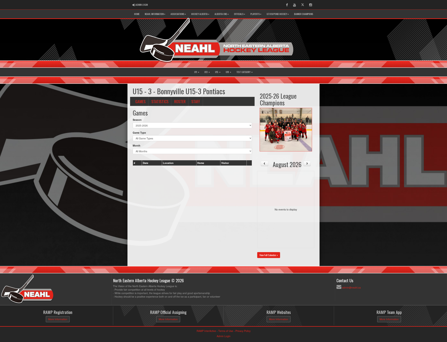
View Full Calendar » (268, 255)
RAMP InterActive (206, 331)
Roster (180, 101)
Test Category (243, 72)
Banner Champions (303, 14)
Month (136, 145)
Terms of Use (225, 331)
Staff (195, 101)
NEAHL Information (154, 14)
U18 (227, 72)
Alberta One (221, 14)
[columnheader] (137, 163)
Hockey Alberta (199, 14)
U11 (195, 72)
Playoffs (255, 14)
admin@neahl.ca (351, 287)
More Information (57, 319)
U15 (217, 72)
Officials (238, 14)
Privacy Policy (243, 331)
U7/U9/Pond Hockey (277, 14)
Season (137, 119)
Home (137, 14)
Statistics (159, 101)
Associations (177, 14)
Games (140, 101)
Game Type (139, 132)
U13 (206, 72)
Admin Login (223, 336)
